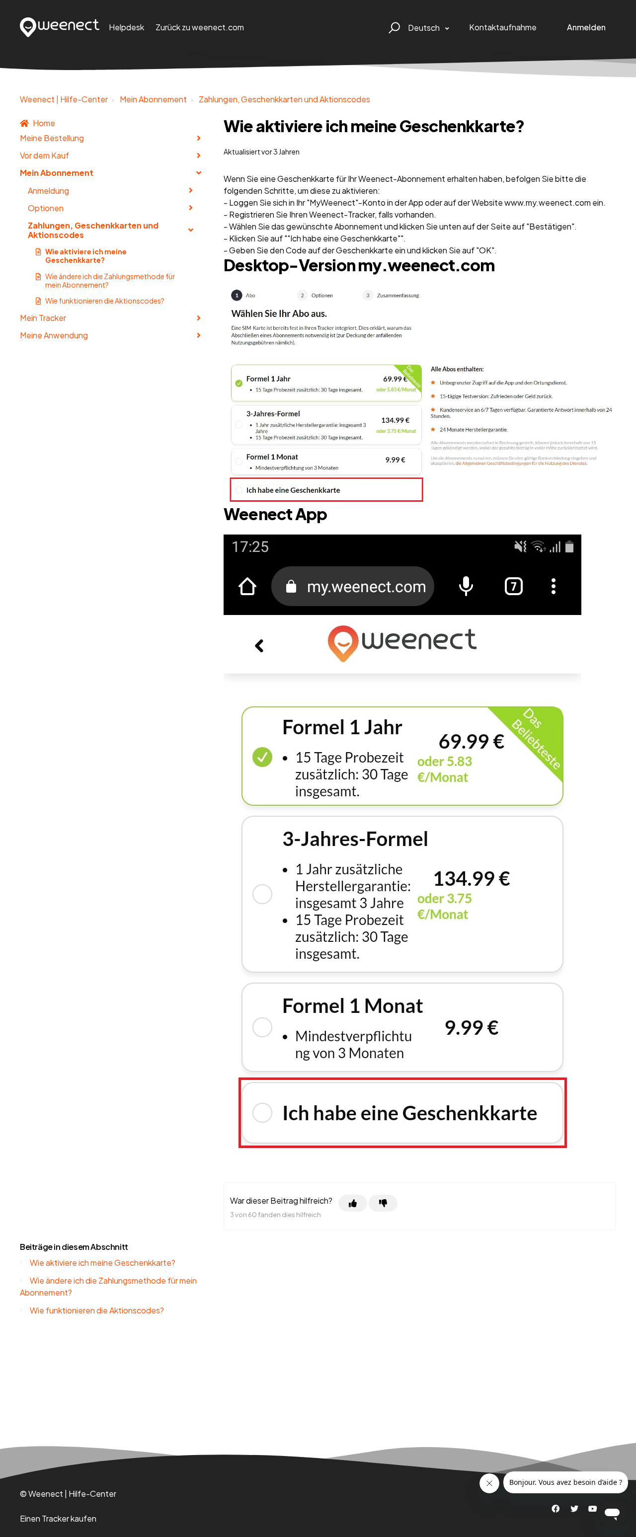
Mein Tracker (43, 317)
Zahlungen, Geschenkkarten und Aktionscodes (284, 99)
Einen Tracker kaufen (58, 1518)
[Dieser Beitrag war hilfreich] (352, 1203)
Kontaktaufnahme (503, 27)
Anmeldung (48, 190)
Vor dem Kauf (44, 155)
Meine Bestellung (52, 138)
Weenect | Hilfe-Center (64, 99)
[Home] (60, 27)
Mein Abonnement (153, 99)
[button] (393, 27)
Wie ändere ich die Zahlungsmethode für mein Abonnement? (110, 280)
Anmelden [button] (586, 27)
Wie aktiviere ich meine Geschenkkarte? (86, 255)
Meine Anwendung (54, 335)
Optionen (46, 208)
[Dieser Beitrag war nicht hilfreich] (383, 1203)
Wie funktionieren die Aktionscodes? (104, 300)
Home (44, 123)
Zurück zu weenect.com (200, 27)
